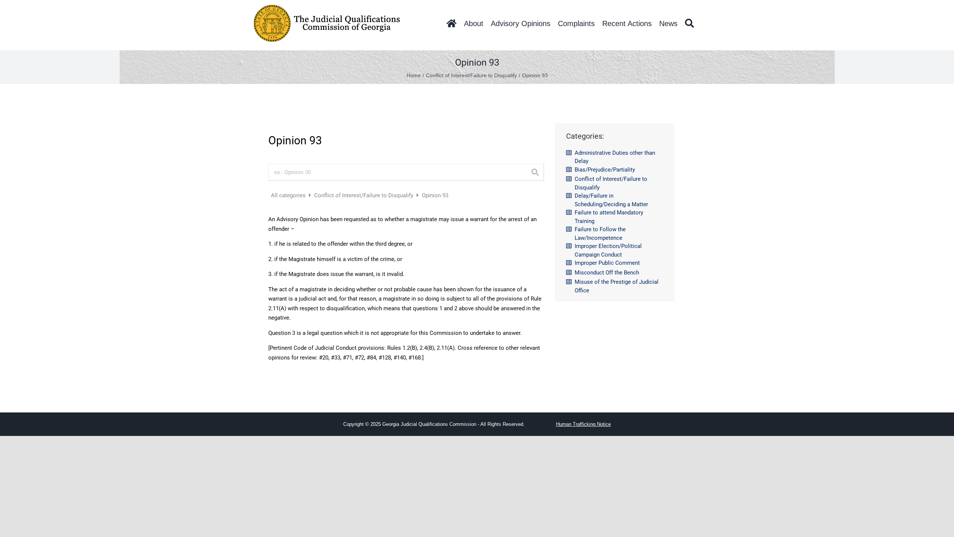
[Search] (689, 23)
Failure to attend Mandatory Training (609, 216)
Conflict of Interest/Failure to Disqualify (364, 195)
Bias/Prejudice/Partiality (605, 169)
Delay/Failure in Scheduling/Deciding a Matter (611, 200)
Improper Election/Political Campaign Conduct (608, 250)
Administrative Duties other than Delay (615, 157)
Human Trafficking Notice (583, 424)
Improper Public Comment (607, 263)
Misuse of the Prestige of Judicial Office (616, 286)
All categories (289, 195)
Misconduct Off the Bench (607, 272)
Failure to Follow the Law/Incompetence (600, 233)
